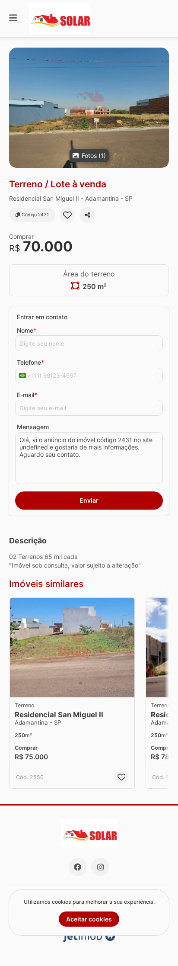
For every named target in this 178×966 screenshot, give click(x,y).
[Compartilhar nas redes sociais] (87, 215)
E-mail (27, 394)
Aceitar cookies (89, 919)
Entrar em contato (42, 317)
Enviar (89, 500)
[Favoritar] (67, 215)
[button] (89, 108)
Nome (26, 330)
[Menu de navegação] (13, 18)
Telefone (30, 362)
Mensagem (33, 426)
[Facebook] (78, 867)
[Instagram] (100, 867)
